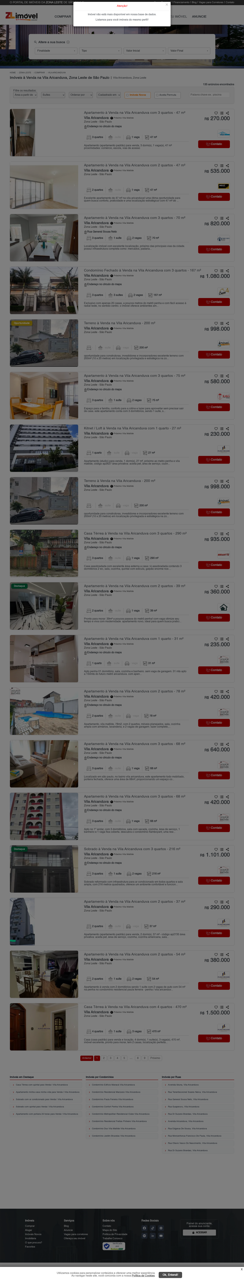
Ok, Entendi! (170, 1275)
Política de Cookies (143, 1276)
